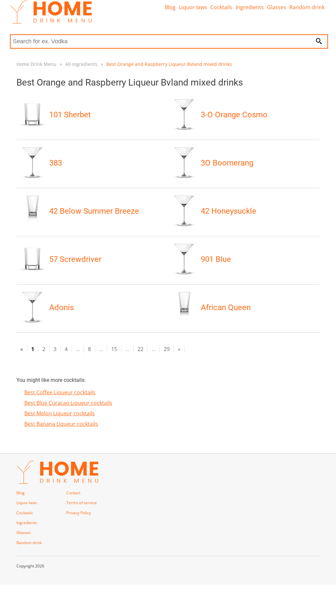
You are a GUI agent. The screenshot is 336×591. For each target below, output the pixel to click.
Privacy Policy (78, 513)
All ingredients (81, 64)
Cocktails (221, 7)
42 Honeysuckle (228, 211)
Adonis (61, 307)
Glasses (276, 7)
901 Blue (216, 259)
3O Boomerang (227, 162)
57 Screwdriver (75, 259)
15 (114, 349)
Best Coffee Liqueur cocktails (59, 392)
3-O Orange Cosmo (234, 114)
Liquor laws (193, 7)
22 (140, 349)
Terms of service (81, 502)
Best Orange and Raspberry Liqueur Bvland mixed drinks (169, 64)
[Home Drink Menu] (51, 22)
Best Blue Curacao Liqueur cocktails (68, 402)
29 (167, 349)
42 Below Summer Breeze (94, 211)
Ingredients (250, 7)
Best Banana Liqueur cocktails (61, 423)
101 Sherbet (70, 114)
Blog (170, 7)
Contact (73, 493)
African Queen (226, 307)
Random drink (307, 7)
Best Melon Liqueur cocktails (59, 413)
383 (55, 162)
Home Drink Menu (36, 64)
